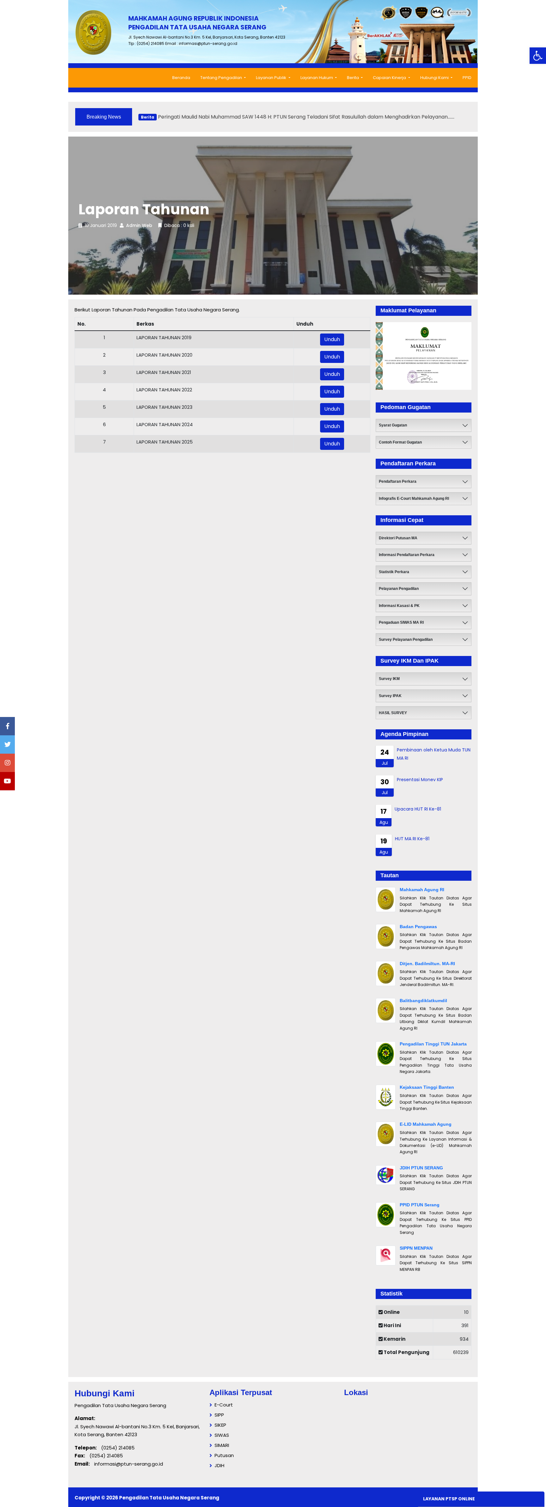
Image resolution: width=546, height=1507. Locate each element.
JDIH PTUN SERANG (421, 1167)
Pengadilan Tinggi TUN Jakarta (433, 1043)
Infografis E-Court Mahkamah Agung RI (414, 498)
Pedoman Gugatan (405, 407)
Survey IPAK (390, 696)
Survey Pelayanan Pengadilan (406, 639)
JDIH (219, 1465)
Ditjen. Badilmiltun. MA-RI (427, 963)
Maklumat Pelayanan (408, 310)
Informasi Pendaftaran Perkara (406, 555)
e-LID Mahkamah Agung (426, 1124)
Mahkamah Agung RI (422, 889)
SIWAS (222, 1435)
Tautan (389, 875)
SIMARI (222, 1445)
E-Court (224, 1404)
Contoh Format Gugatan (400, 442)
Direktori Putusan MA (398, 538)
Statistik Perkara (394, 572)
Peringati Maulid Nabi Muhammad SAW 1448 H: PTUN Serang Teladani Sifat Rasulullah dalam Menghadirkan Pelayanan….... (297, 114)
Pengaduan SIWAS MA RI (401, 622)
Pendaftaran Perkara (408, 463)
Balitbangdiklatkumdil (423, 1000)
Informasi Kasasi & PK (399, 605)
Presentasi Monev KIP (420, 779)
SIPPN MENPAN (416, 1248)
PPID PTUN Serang (420, 1204)
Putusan (224, 1455)
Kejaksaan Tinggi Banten (427, 1087)
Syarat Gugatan (393, 425)
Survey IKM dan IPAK (409, 661)
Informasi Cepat (401, 520)
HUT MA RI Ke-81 (412, 839)
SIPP (219, 1414)
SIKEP (220, 1425)
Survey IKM (389, 679)
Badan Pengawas (418, 926)
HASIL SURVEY (393, 713)
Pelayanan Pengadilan (399, 588)
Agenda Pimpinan (404, 734)
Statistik (391, 1293)
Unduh (332, 339)
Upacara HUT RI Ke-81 (418, 809)
